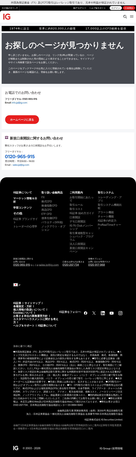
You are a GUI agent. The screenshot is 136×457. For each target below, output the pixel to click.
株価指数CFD (49, 205)
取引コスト (76, 208)
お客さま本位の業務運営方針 (30, 315)
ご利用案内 (76, 192)
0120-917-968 (96, 264)
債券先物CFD (49, 218)
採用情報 (117, 448)
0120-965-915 (21, 264)
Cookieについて (23, 312)
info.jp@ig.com (19, 102)
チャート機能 (106, 216)
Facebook (86, 313)
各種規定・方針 (22, 306)
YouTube (112, 313)
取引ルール (76, 204)
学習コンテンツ (22, 207)
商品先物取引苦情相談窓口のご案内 (74, 428)
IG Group (105, 448)
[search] (125, 16)
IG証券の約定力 (107, 220)
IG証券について (22, 192)
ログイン (115, 8)
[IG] (7, 17)
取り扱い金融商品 (52, 192)
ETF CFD (46, 213)
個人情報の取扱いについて (29, 309)
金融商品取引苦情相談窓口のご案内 (80, 425)
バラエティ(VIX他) (52, 222)
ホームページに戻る (22, 119)
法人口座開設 (78, 243)
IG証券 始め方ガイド (82, 213)
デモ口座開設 (78, 221)
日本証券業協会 (30, 425)
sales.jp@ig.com (21, 164)
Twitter (94, 313)
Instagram (121, 313)
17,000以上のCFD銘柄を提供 (106, 28)
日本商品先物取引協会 (42, 428)
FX (43, 197)
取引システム (106, 192)
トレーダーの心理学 (25, 226)
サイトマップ (32, 303)
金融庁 (16, 425)
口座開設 (129, 8)
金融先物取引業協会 (49, 425)
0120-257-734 (71, 264)
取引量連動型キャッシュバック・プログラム (82, 236)
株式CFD (46, 201)
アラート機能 (106, 212)
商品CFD (46, 209)
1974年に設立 (20, 28)
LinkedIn (103, 313)
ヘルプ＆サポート (23, 325)
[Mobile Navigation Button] (131, 16)
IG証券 (17, 303)
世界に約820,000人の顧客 (57, 28)
